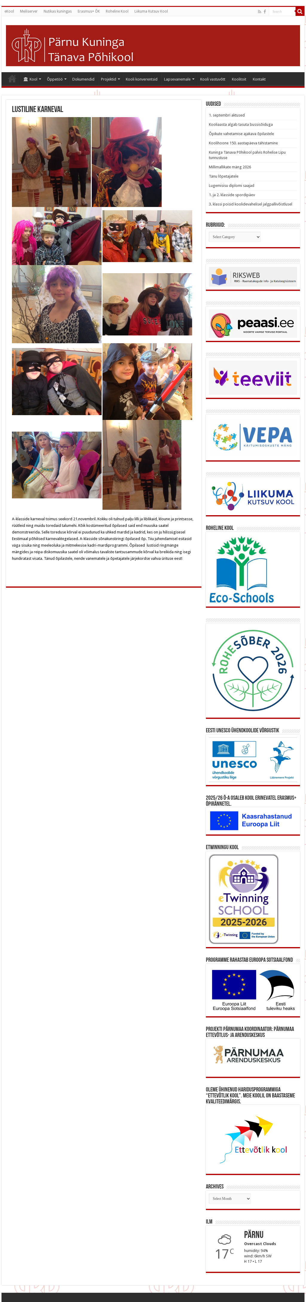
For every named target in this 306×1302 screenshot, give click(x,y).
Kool (33, 79)
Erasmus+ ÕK (89, 11)
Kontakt (259, 79)
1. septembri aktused (227, 115)
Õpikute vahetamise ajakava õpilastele (241, 133)
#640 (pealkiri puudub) (12, 78)
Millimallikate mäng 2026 (230, 167)
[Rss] (259, 11)
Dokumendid (83, 79)
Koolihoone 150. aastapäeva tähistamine (243, 143)
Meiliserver (29, 11)
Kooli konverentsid (141, 79)
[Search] (300, 11)
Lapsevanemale (177, 79)
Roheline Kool (117, 11)
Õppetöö (55, 79)
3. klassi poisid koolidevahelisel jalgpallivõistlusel (250, 204)
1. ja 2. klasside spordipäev (232, 195)
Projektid (108, 79)
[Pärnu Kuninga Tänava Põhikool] (153, 44)
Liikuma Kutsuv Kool (151, 11)
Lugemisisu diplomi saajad (231, 185)
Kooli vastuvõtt (212, 79)
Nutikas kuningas (58, 11)
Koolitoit (239, 79)
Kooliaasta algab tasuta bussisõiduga (241, 124)
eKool (9, 11)
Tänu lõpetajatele (223, 176)
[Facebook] (265, 11)
